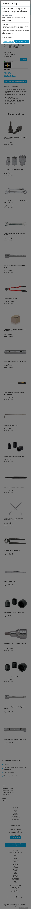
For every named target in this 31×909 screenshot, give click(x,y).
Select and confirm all (22, 41)
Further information (7, 20)
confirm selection (9, 41)
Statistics (5, 24)
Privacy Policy (5, 37)
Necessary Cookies (7, 15)
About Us (11, 37)
